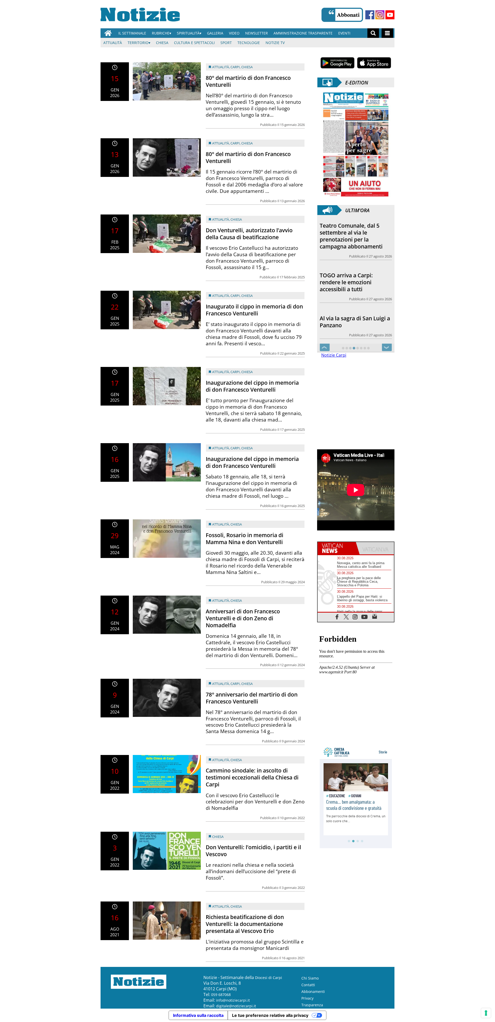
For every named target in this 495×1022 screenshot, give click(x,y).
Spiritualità (188, 33)
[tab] (337, 548)
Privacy (307, 998)
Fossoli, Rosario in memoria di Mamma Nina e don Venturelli (244, 538)
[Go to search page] (373, 33)
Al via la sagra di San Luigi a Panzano (355, 322)
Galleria (215, 33)
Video (234, 33)
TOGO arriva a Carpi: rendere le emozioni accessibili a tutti (346, 282)
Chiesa (162, 42)
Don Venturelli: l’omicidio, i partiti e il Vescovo (253, 851)
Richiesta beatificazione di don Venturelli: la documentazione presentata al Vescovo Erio (245, 923)
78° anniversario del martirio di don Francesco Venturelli (252, 698)
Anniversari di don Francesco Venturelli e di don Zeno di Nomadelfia (243, 618)
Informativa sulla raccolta (198, 1015)
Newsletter (256, 33)
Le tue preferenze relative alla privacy (270, 1015)
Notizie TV (275, 42)
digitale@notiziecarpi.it (236, 1005)
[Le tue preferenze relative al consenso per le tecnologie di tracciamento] (486, 1013)
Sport (226, 42)
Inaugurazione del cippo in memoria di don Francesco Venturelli (252, 386)
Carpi (235, 67)
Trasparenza (312, 1004)
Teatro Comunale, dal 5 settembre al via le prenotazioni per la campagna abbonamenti (351, 236)
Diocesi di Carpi (268, 977)
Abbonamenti (313, 991)
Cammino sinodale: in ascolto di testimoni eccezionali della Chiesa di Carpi (252, 777)
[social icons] (337, 616)
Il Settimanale (132, 33)
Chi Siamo (310, 978)
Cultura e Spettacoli (194, 42)
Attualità (112, 42)
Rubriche (160, 33)
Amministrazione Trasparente (303, 33)
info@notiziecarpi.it (233, 1000)
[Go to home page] (108, 33)
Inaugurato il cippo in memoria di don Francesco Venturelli (254, 310)
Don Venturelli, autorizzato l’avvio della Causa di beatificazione (249, 234)
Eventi (344, 33)
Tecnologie (248, 42)
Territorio (138, 42)
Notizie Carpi (333, 355)
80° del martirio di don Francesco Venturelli (248, 81)
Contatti (308, 984)
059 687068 (221, 994)
